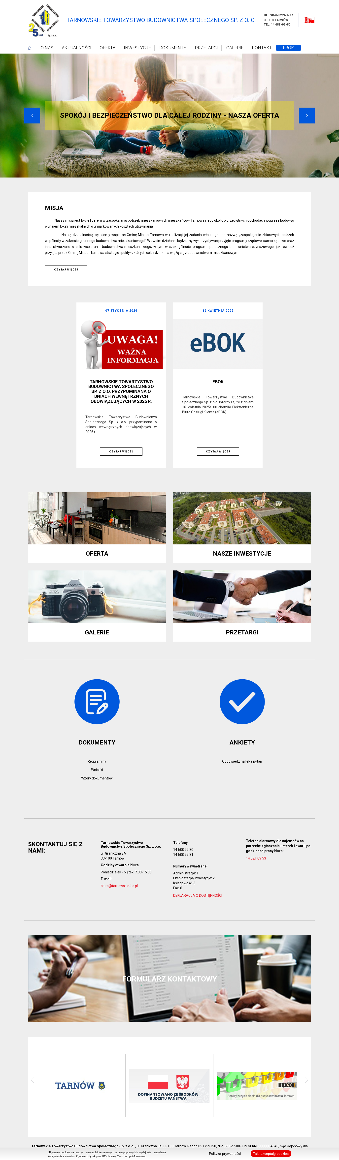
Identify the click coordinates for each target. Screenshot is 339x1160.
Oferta (107, 47)
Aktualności (76, 47)
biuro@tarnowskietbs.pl (119, 886)
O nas (47, 47)
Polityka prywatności (225, 1154)
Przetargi (206, 47)
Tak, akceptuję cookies (271, 1154)
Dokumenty (172, 47)
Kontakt (262, 47)
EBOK (288, 47)
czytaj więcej (66, 269)
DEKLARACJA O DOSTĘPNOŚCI (197, 895)
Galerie (234, 47)
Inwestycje (137, 47)
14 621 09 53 (256, 858)
